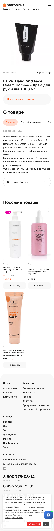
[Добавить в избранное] (22, 212)
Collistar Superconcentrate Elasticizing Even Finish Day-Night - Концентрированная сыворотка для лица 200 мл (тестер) (39, 271)
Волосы (7, 421)
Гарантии (28, 396)
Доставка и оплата (33, 388)
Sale (5, 447)
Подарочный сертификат (37, 409)
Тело (5, 430)
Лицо (6, 426)
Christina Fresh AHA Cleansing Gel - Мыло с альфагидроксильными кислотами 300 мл (12, 269)
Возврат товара (31, 392)
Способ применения (31, 122)
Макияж (7, 438)
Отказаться (34, 523)
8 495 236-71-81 (18, 486)
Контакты (28, 401)
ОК (45, 523)
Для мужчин (10, 434)
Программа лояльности (36, 405)
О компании (10, 388)
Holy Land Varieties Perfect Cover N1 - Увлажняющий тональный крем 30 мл (14, 352)
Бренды (7, 392)
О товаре (10, 122)
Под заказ (13, 359)
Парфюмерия (10, 443)
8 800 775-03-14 (19, 477)
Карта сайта (10, 396)
